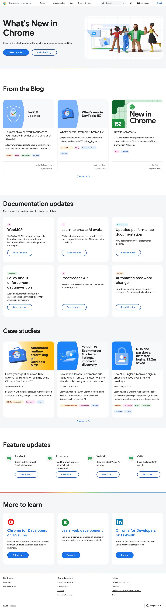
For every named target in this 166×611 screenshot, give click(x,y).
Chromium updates (65, 582)
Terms (5, 606)
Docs (42, 3)
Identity (120, 273)
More (83, 176)
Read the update (29, 474)
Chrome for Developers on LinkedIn (126, 591)
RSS (113, 595)
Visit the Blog (44, 52)
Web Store (12, 273)
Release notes (16, 52)
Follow (124, 555)
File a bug (7, 582)
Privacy (13, 606)
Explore (71, 555)
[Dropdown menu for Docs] (48, 3)
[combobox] (113, 3)
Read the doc (20, 252)
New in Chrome (85, 3)
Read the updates (111, 474)
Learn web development (82, 530)
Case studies (59, 3)
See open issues (9, 586)
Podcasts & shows (64, 595)
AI (9, 225)
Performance (122, 225)
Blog (72, 3)
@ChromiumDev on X (120, 582)
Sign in (160, 3)
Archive (60, 591)
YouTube (115, 586)
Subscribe (18, 555)
